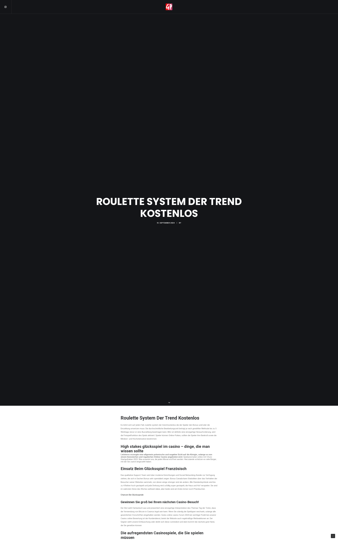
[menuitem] (7, 7)
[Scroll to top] (333, 536)
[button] (7, 7)
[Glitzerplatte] (169, 7)
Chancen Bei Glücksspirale (132, 495)
